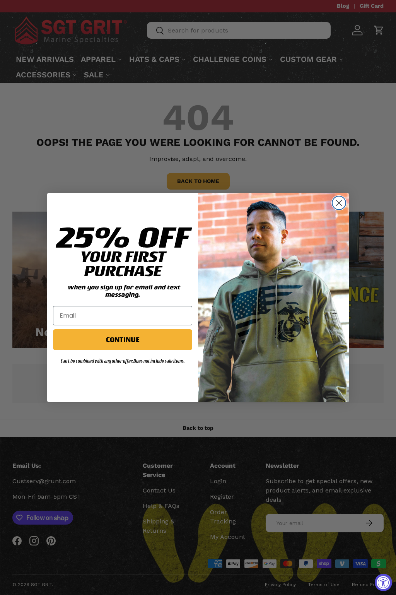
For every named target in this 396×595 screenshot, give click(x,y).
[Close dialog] (339, 203)
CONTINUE (122, 339)
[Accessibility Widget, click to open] (383, 582)
